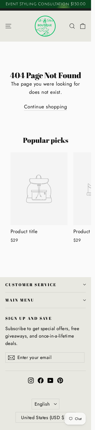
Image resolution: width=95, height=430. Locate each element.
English (42, 404)
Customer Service (30, 284)
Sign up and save (28, 318)
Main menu (19, 300)
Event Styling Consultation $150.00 (46, 4)
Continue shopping (45, 106)
